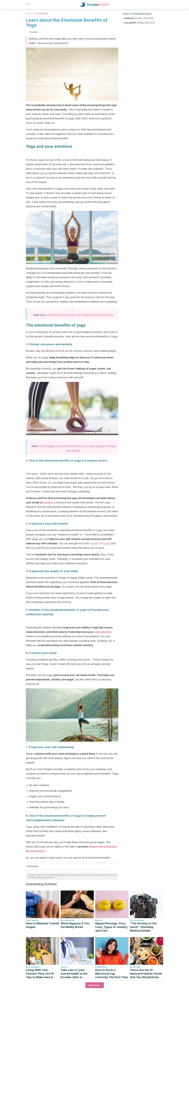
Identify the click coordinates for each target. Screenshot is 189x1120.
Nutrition (135, 967)
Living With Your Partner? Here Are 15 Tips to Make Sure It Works (40, 973)
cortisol (47, 502)
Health (64, 967)
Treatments (32, 920)
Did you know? (68, 920)
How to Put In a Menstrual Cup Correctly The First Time (111, 973)
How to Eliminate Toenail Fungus (42, 925)
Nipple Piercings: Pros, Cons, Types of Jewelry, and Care (111, 927)
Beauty (98, 920)
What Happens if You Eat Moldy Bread (75, 925)
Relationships (33, 967)
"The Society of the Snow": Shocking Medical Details (143, 927)
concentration (103, 631)
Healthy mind (42, 13)
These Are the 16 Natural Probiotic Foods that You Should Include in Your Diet (146, 973)
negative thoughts (100, 543)
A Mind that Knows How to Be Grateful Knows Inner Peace (79, 314)
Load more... (94, 985)
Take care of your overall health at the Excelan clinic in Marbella (74, 973)
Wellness (30, 13)
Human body (101, 967)
